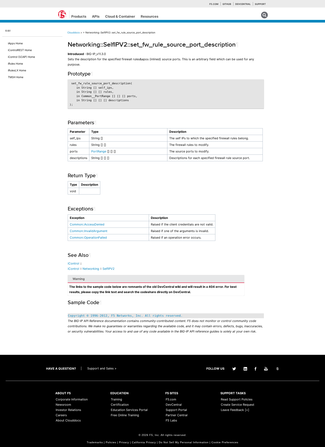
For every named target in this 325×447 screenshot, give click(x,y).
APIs (95, 16)
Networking (91, 269)
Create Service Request (237, 404)
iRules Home (15, 63)
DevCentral (174, 404)
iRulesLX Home (17, 70)
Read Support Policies (236, 399)
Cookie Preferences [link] (224, 442)
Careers (61, 415)
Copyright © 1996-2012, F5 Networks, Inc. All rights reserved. (125, 315)
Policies (111, 442)
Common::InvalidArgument (88, 231)
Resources (149, 16)
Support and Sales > (102, 368)
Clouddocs (73, 32)
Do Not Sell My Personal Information (184, 442)
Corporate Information (72, 399)
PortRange (98, 151)
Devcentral (243, 4)
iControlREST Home (20, 50)
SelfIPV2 (109, 269)
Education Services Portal (129, 410)
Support (260, 4)
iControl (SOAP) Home (21, 56)
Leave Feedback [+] (235, 410)
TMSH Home (15, 77)
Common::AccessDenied (87, 224)
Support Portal (176, 410)
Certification (120, 404)
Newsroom (63, 404)
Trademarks (95, 442)
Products (78, 16)
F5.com (213, 4)
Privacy (124, 442)
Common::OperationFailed (88, 237)
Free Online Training (125, 415)
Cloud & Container (120, 16)
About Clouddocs (68, 420)
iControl (73, 263)
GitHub (226, 4)
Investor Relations (68, 410)
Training (116, 399)
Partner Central (177, 415)
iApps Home (15, 43)
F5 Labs (171, 420)
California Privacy (144, 442)
